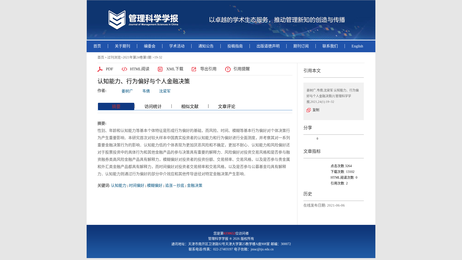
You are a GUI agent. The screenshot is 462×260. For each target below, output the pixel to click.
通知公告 (206, 46)
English (357, 46)
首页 (97, 46)
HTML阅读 (139, 69)
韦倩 (146, 91)
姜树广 (127, 91)
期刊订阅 (301, 46)
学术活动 (177, 46)
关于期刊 (122, 46)
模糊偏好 (154, 185)
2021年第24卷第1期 (137, 57)
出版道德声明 (268, 46)
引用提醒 (241, 69)
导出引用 (208, 69)
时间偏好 (136, 185)
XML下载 (174, 69)
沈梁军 (165, 91)
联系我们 (330, 46)
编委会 (149, 46)
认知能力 (118, 185)
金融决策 (194, 185)
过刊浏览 (114, 57)
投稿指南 (235, 46)
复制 (316, 110)
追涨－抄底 (174, 185)
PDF (109, 69)
